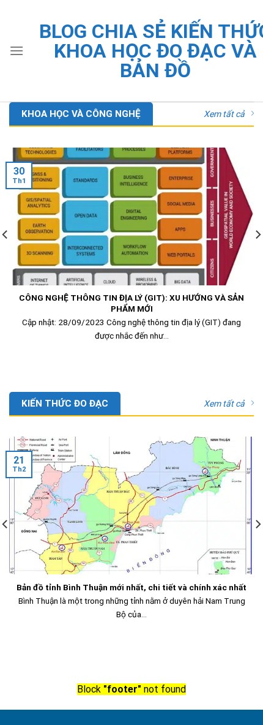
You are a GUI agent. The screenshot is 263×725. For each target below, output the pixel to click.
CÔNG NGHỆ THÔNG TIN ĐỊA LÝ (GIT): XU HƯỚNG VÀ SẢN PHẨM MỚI (131, 303)
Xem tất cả (224, 114)
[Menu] (16, 51)
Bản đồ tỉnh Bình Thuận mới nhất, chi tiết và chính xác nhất (131, 587)
